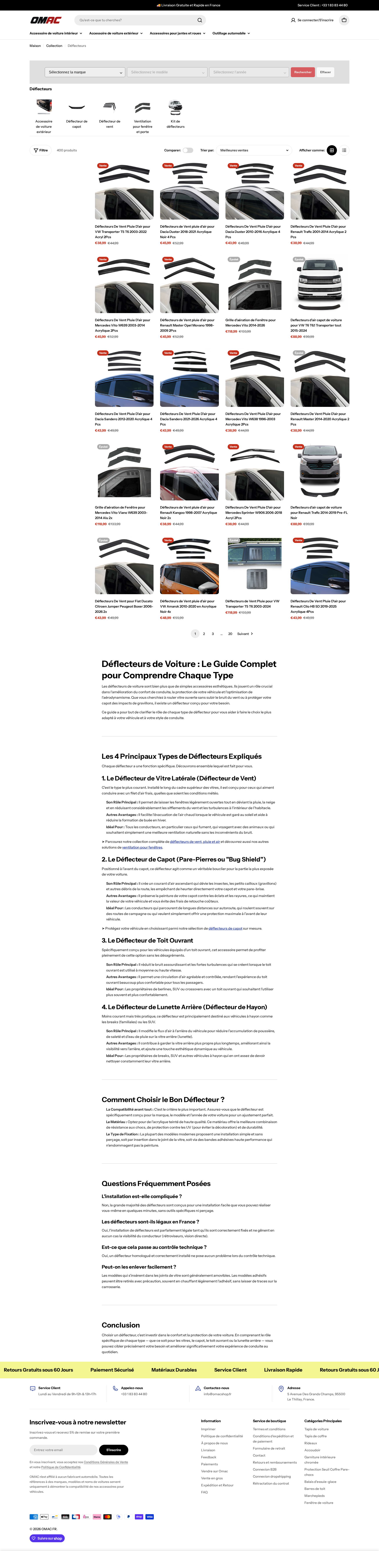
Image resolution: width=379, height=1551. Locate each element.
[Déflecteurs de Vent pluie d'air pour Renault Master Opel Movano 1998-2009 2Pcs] (189, 284)
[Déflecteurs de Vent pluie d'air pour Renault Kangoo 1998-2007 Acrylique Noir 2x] (189, 471)
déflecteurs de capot (225, 928)
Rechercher (302, 72)
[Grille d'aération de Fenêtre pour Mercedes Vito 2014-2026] (254, 284)
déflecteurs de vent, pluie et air (195, 841)
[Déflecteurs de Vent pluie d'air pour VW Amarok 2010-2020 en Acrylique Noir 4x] (189, 564)
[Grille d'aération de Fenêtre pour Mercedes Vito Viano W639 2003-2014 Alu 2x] (124, 471)
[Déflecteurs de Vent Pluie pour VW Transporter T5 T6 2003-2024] (254, 564)
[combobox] (140, 20)
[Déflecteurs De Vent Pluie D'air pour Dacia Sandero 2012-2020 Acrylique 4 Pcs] (124, 377)
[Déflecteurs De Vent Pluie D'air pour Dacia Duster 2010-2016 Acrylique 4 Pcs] (254, 190)
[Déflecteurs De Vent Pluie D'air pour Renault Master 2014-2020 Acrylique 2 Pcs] (320, 377)
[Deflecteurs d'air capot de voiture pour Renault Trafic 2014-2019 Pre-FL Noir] (320, 471)
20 (230, 634)
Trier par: (207, 150)
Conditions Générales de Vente (106, 1462)
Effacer (325, 72)
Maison (35, 46)
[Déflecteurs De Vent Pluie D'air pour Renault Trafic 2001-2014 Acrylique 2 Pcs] (320, 190)
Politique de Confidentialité (60, 1467)
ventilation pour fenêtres (142, 847)
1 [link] (195, 634)
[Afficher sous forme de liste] (344, 150)
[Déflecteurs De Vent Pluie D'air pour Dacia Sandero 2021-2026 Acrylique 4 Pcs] (189, 377)
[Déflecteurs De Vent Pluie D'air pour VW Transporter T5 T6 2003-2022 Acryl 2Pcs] (124, 190)
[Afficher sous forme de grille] (332, 150)
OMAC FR (49, 1529)
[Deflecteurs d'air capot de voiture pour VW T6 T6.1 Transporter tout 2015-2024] (320, 284)
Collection (54, 46)
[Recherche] (199, 20)
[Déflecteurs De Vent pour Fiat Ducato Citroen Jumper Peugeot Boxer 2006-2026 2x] (124, 564)
